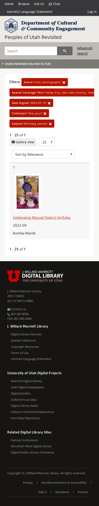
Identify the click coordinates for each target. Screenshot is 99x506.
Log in (92, 11)
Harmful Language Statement (29, 11)
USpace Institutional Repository (32, 412)
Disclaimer (62, 492)
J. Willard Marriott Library (24, 291)
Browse (23, 4)
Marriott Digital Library (26, 381)
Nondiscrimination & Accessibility (64, 482)
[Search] (65, 51)
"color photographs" (43, 82)
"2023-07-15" (30, 103)
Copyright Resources (25, 347)
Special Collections (23, 340)
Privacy (28, 482)
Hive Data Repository (25, 418)
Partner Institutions (24, 440)
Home (9, 4)
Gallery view (24, 142)
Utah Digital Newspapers (27, 387)
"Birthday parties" (30, 123)
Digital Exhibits (21, 393)
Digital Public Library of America (32, 452)
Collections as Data (24, 400)
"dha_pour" (28, 113)
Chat (56, 4)
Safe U (42, 492)
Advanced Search (84, 50)
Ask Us (39, 4)
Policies (83, 492)
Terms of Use (20, 353)
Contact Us (18, 309)
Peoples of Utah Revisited (33, 37)
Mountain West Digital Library (31, 446)
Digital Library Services (26, 334)
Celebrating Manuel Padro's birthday (42, 217)
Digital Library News (24, 406)
